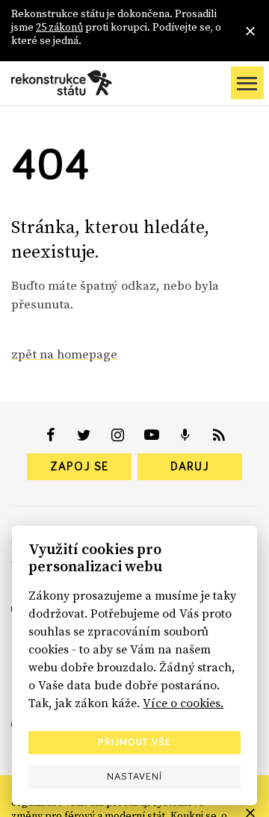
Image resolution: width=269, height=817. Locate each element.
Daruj (189, 467)
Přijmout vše (134, 742)
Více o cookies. (183, 703)
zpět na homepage (64, 354)
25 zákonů (59, 26)
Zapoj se (79, 467)
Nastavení (134, 776)
